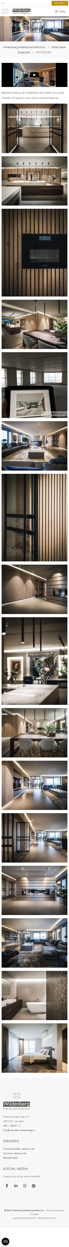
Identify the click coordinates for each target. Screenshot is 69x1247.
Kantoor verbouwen (15, 1153)
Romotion (31, 1218)
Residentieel (10, 1157)
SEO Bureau (43, 1218)
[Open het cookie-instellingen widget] (5, 1241)
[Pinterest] (34, 1186)
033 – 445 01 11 (12, 1125)
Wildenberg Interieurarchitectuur (24, 47)
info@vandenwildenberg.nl (19, 1130)
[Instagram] (25, 1186)
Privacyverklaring (55, 1210)
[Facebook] (7, 1186)
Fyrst (54, 1218)
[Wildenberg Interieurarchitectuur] (16, 11)
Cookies (34, 1214)
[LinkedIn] (16, 1186)
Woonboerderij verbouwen (19, 1148)
